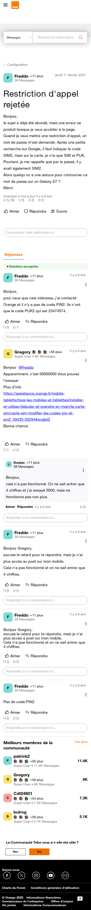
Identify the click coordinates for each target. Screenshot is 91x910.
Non (15, 851)
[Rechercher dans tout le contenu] (81, 37)
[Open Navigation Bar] (6, 5)
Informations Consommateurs (44, 905)
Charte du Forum (14, 888)
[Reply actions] (83, 470)
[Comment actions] (86, 284)
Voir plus (81, 742)
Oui (39, 851)
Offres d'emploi (62, 901)
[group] (9, 200)
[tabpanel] (45, 498)
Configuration (17, 64)
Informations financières (43, 897)
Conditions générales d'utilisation (55, 888)
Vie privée (9, 905)
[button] (10, 507)
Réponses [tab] (13, 255)
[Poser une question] (80, 899)
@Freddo (26, 367)
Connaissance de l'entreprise (23, 901)
